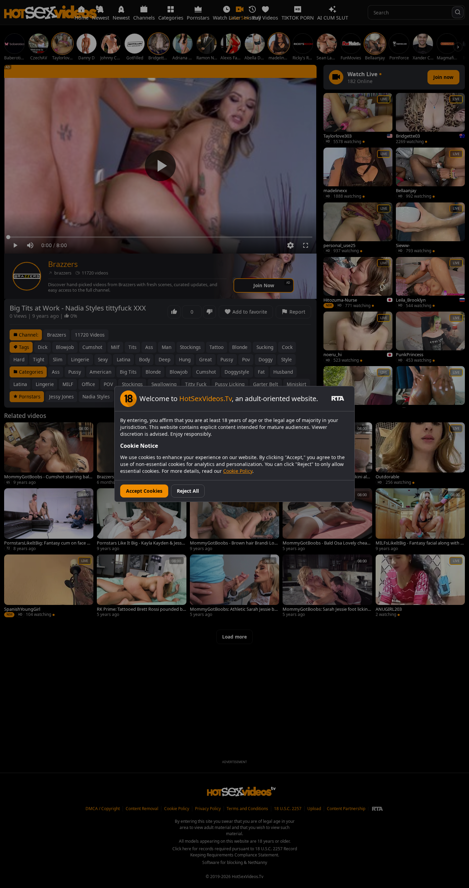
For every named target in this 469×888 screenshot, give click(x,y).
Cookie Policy (237, 471)
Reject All (188, 491)
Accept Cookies (144, 491)
